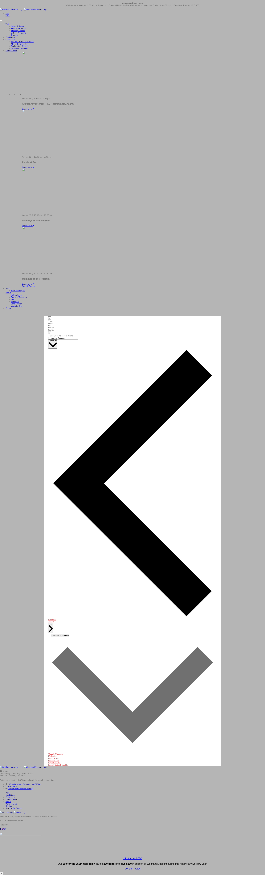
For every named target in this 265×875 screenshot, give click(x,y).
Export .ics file (54, 763)
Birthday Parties (18, 31)
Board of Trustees (19, 297)
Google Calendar (55, 754)
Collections (10, 39)
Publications (16, 295)
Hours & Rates (17, 26)
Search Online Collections (22, 42)
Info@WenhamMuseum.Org (20, 789)
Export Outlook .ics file (58, 765)
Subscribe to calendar (60, 636)
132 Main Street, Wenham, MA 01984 (24, 784)
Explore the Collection (20, 46)
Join (7, 13)
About (8, 293)
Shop (8, 288)
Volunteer (15, 301)
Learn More (27, 109)
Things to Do (11, 50)
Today (51, 622)
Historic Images (18, 290)
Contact (9, 308)
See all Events (28, 286)
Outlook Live (53, 760)
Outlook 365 (53, 758)
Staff (13, 299)
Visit (7, 24)
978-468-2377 (14, 786)
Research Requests (19, 48)
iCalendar (52, 756)
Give (8, 16)
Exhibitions (10, 37)
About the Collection (20, 44)
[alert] (49, 323)
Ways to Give (16, 306)
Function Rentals (18, 28)
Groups (14, 35)
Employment (16, 304)
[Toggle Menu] (1, 20)
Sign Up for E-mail (13, 808)
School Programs (18, 33)
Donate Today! (132, 868)
